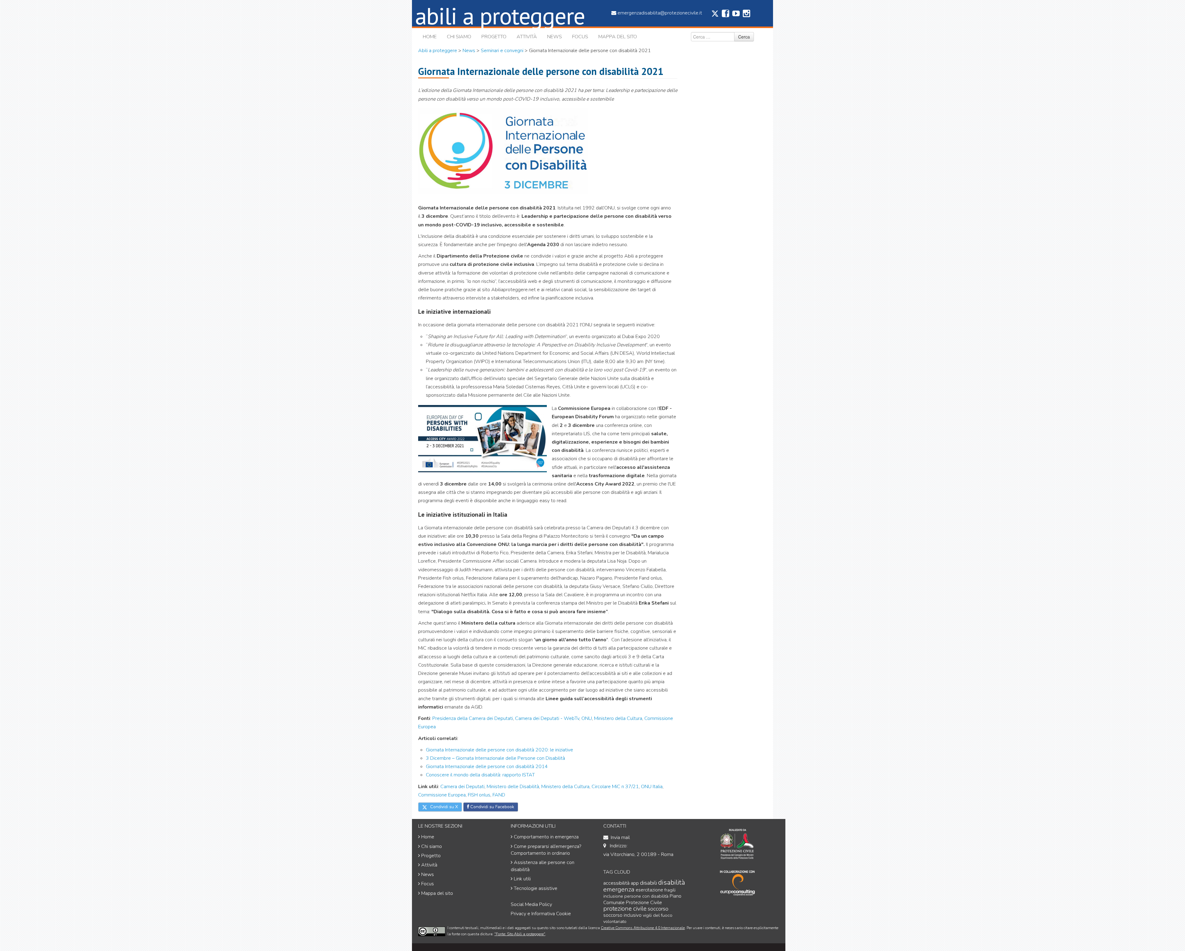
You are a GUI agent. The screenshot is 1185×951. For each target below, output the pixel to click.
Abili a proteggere (437, 50)
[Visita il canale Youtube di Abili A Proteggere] (736, 15)
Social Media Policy (531, 904)
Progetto (493, 36)
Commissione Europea (442, 795)
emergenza (618, 889)
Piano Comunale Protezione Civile (642, 899)
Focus (580, 36)
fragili (670, 890)
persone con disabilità (646, 896)
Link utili (522, 878)
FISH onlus (479, 795)
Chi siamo (459, 36)
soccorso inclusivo (622, 915)
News (554, 36)
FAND (499, 795)
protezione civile (625, 908)
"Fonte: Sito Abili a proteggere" (519, 934)
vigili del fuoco (657, 915)
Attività (527, 36)
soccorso (658, 908)
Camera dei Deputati (462, 786)
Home (430, 36)
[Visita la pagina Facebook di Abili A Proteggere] (725, 15)
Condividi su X (443, 807)
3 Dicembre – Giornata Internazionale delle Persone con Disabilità (495, 758)
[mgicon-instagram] (746, 15)
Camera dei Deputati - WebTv (547, 718)
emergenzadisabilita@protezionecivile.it (659, 13)
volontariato (614, 921)
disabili (648, 883)
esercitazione (649, 890)
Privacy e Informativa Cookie (541, 913)
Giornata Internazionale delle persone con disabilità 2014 (487, 766)
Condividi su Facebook (491, 807)
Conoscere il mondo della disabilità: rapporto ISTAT (480, 774)
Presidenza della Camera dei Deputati (472, 718)
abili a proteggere (500, 15)
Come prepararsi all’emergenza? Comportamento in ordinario (546, 850)
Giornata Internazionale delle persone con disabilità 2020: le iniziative (499, 749)
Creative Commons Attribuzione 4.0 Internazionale (643, 927)
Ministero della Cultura (618, 718)
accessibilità (616, 883)
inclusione (613, 896)
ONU (586, 718)
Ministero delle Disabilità (512, 786)
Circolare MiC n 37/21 (614, 786)
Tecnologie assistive (535, 888)
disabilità (671, 882)
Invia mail (620, 837)
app (635, 883)
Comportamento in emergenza (546, 836)
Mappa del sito (617, 36)
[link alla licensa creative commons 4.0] (431, 931)
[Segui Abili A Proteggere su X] (715, 15)
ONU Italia (652, 786)
